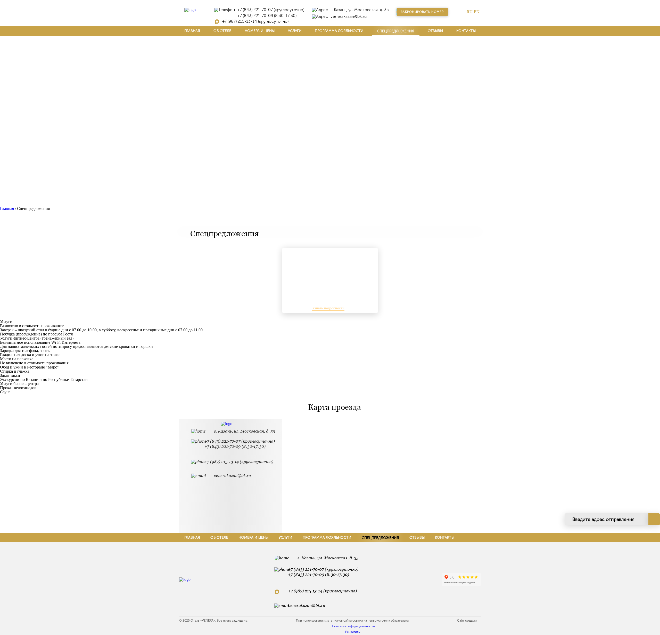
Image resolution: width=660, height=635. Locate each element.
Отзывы (435, 31)
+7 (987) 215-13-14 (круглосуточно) (255, 21)
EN (477, 12)
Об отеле (222, 31)
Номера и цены (260, 31)
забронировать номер (422, 12)
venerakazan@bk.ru (349, 16)
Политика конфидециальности (353, 626)
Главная (192, 31)
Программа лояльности (339, 31)
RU (470, 12)
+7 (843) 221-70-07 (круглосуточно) (270, 10)
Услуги (295, 31)
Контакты (466, 31)
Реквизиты (352, 632)
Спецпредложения (395, 31)
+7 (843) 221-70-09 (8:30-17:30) (266, 16)
